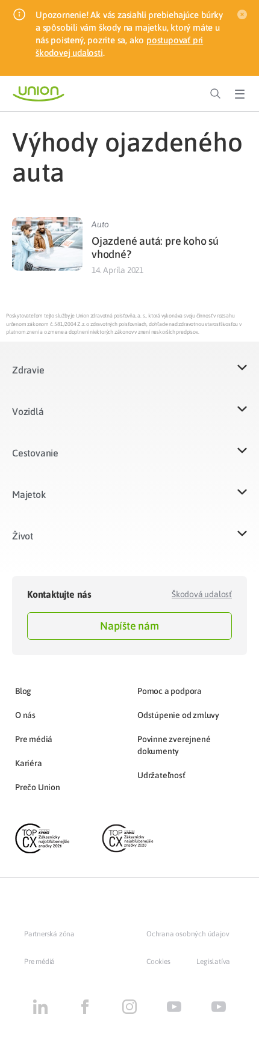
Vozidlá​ (28, 411)
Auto (100, 224)
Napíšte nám (129, 625)
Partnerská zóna (49, 934)
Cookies (158, 961)
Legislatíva (213, 961)
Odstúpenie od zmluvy (178, 715)
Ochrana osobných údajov (187, 934)
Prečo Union (37, 787)
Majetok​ (29, 494)
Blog (23, 691)
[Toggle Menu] (239, 94)
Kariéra (28, 763)
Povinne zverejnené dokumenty (173, 745)
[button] (129, 377)
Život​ (22, 535)
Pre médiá (33, 739)
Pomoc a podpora (169, 691)
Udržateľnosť (161, 775)
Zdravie (28, 369)
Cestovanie (35, 452)
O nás (25, 715)
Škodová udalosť (202, 594)
